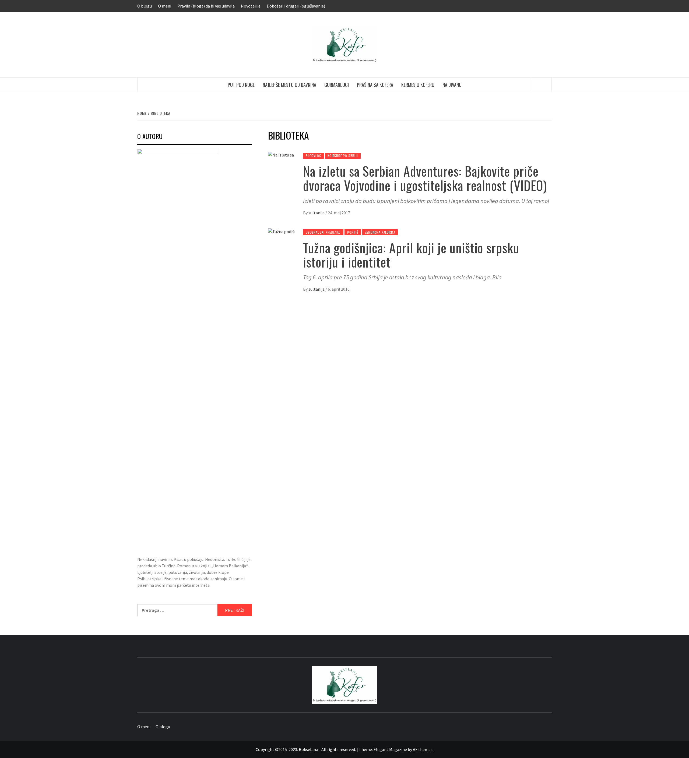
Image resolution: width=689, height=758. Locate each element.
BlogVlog (313, 155)
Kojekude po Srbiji (343, 155)
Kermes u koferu (417, 84)
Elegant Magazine (390, 749)
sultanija (316, 212)
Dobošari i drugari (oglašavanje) (296, 6)
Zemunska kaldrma (380, 232)
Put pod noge (241, 84)
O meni (164, 6)
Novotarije (251, 6)
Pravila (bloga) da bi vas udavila (206, 6)
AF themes (423, 749)
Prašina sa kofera (375, 84)
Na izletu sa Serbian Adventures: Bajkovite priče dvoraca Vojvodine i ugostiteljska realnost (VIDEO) (425, 178)
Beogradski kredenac (323, 232)
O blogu (144, 6)
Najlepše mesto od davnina (289, 84)
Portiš (352, 232)
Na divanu (452, 84)
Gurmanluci (336, 84)
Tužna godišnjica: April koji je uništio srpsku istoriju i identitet (411, 254)
